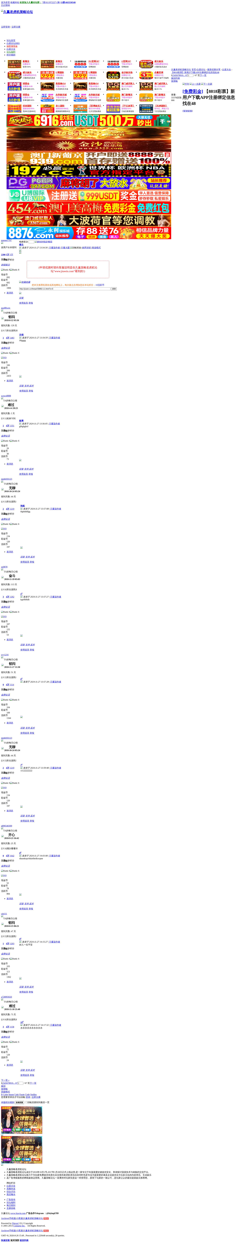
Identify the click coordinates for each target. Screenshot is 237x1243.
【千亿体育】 (128, 106)
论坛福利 (11, 52)
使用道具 (23, 303)
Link (17, 1094)
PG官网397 (94, 61)
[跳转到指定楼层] (43, 242)
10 (182, 75)
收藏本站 (14, 2)
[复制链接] (188, 111)
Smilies (33, 1094)
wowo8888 (6, 396)
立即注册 (16, 27)
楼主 (21, 244)
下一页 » (5, 1080)
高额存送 (11, 1189)
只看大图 (65, 247)
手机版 (12, 1218)
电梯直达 (23, 242)
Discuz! (15, 1223)
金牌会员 (5, 348)
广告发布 (11, 1199)
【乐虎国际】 (161, 106)
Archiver (5, 1218)
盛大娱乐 (158, 61)
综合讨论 (11, 1191)
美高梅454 (61, 83)
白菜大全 (11, 49)
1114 (12, 684)
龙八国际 (60, 106)
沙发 (21, 335)
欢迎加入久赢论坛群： (31, 2)
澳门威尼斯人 (128, 83)
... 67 (185, 75)
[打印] (186, 84)
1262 (12, 597)
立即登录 (5, 27)
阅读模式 (96, 247)
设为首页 (5, 2)
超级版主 (5, 265)
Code (27, 1094)
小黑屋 (19, 1218)
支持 (26, 386)
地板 (22, 506)
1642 (12, 856)
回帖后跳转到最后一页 (38, 1102)
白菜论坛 (13, 43)
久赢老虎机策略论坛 (181, 69)
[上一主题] (195, 84)
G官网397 (126, 61)
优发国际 (27, 106)
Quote (22, 1094)
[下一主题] (206, 84)
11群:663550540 (68, 2)
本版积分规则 (7, 1102)
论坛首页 (11, 40)
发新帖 (174, 81)
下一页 (203, 75)
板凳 (21, 420)
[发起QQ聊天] (4, 357)
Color (5, 1094)
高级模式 (5, 1092)
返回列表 (175, 78)
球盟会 (26, 83)
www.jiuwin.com (18, 1213)
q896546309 (6, 826)
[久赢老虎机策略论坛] (17, 12)
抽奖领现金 (12, 46)
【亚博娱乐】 (95, 106)
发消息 (10, 293)
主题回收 (11, 1208)
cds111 (4, 914)
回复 (21, 298)
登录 (28, 1097)
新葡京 (26, 61)
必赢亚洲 (158, 72)
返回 (3, 1086)
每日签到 (11, 1205)
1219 (12, 509)
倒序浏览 (86, 247)
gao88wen (5, 308)
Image (11, 1094)
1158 (12, 1027)
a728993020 (6, 997)
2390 (3, 254)
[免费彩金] (193, 91)
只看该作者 (54, 247)
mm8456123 (6, 479)
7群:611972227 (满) (51, 2)
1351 (12, 426)
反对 (31, 386)
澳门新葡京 (127, 95)
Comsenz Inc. (19, 1226)
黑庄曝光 (11, 1194)
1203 (12, 943)
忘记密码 (5, 5)
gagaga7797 (6, 240)
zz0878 (4, 567)
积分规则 (11, 55)
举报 (31, 303)
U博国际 (60, 72)
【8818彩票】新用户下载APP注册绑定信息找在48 (195, 72)
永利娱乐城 (61, 95)
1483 (12, 338)
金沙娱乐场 (127, 72)
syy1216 (5, 655)
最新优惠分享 (213, 69)
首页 (194, 69)
